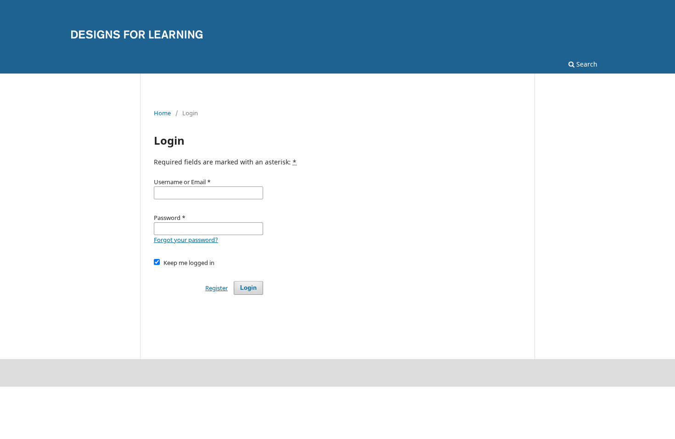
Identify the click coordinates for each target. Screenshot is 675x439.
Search (585, 64)
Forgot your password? (186, 240)
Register (216, 288)
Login (248, 287)
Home (162, 113)
